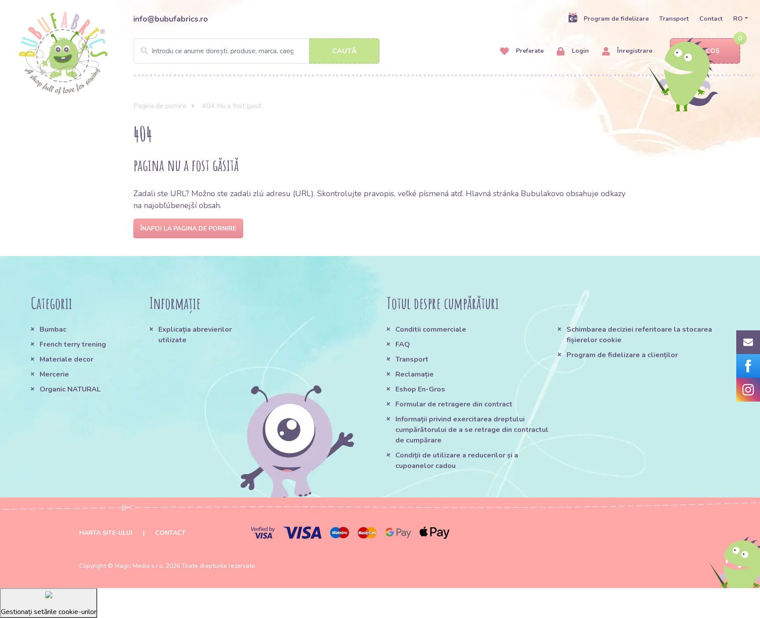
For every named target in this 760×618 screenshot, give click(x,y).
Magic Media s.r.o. (139, 566)
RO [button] (738, 19)
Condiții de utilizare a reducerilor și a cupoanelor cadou (456, 460)
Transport (674, 19)
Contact (711, 19)
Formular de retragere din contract (453, 404)
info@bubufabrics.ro (170, 19)
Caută (344, 51)
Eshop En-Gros (420, 389)
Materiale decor (66, 359)
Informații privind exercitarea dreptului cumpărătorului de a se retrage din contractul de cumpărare (471, 429)
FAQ (402, 344)
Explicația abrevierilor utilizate (195, 335)
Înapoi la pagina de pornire (188, 228)
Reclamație (414, 374)
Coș (713, 51)
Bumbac (53, 329)
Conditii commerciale (430, 329)
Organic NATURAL (70, 389)
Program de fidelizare (616, 19)
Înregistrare (633, 51)
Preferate (529, 51)
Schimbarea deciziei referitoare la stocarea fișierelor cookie (639, 335)
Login (579, 51)
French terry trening (73, 344)
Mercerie (54, 374)
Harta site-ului (105, 533)
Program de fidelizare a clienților (622, 355)
